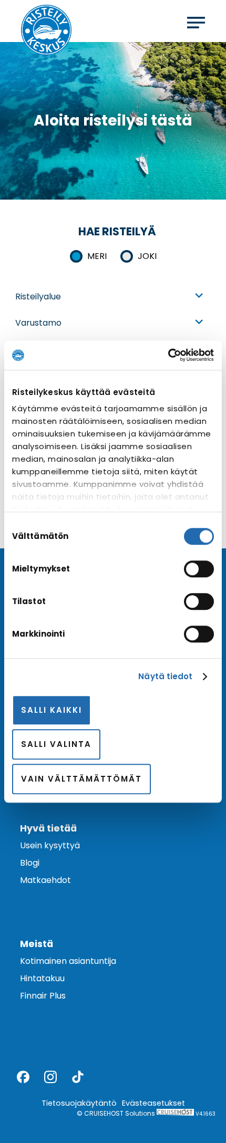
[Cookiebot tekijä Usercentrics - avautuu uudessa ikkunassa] (168, 355)
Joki (147, 256)
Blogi (29, 863)
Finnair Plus (43, 996)
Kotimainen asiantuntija (68, 961)
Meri (97, 256)
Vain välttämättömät (81, 778)
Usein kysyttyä (50, 845)
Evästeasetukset (153, 1103)
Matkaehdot (45, 880)
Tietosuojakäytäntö (79, 1103)
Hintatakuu (42, 978)
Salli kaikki (51, 709)
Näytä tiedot (165, 676)
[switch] (199, 568)
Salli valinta (56, 744)
